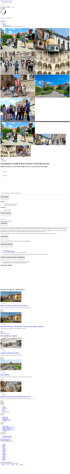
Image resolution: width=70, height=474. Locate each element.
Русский (4, 458)
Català (4, 445)
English (4, 444)
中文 (3, 460)
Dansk (4, 447)
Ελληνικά (4, 449)
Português (4, 456)
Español (4, 450)
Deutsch (4, 448)
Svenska (4, 459)
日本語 (4, 455)
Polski (4, 457)
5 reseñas (4, 160)
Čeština (4, 446)
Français (4, 451)
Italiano (4, 453)
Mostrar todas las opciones (5, 333)
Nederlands (5, 454)
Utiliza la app (2, 21)
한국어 (4, 452)
